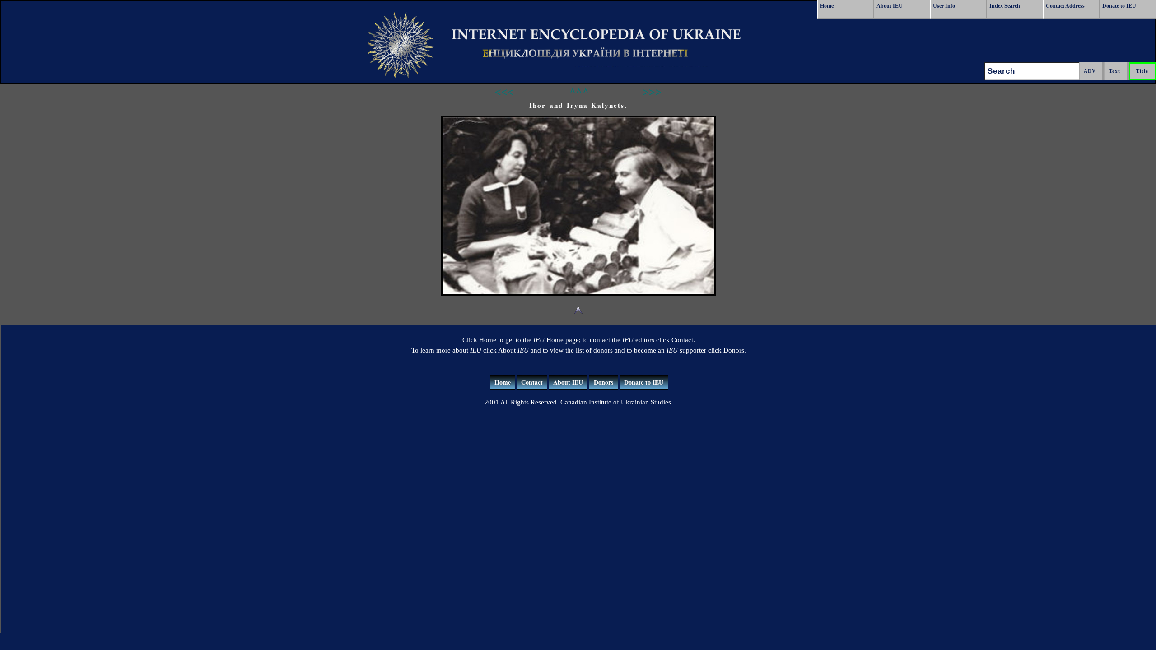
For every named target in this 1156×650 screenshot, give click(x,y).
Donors (603, 382)
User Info (944, 6)
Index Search (1004, 6)
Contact (532, 382)
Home (827, 6)
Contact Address (1065, 6)
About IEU (889, 6)
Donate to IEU (1119, 6)
